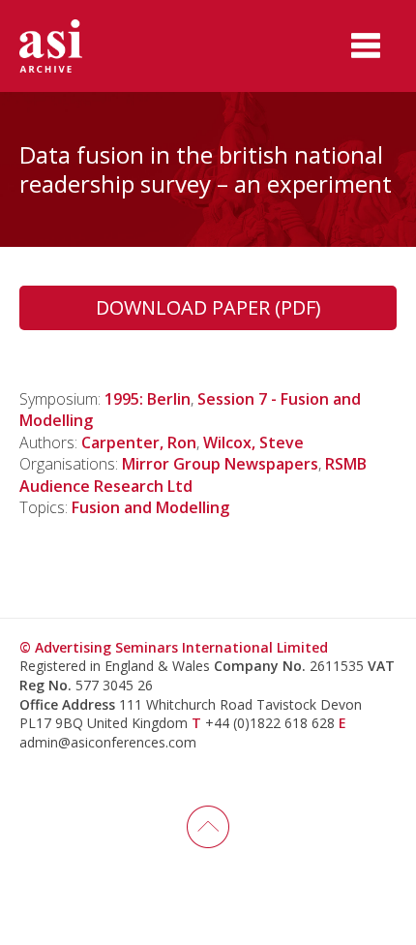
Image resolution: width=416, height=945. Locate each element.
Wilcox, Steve (253, 442)
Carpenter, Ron (138, 442)
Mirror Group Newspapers (220, 463)
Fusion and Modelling (150, 507)
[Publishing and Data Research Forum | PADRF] (67, 46)
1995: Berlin (147, 399)
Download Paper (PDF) (208, 307)
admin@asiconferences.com (107, 742)
